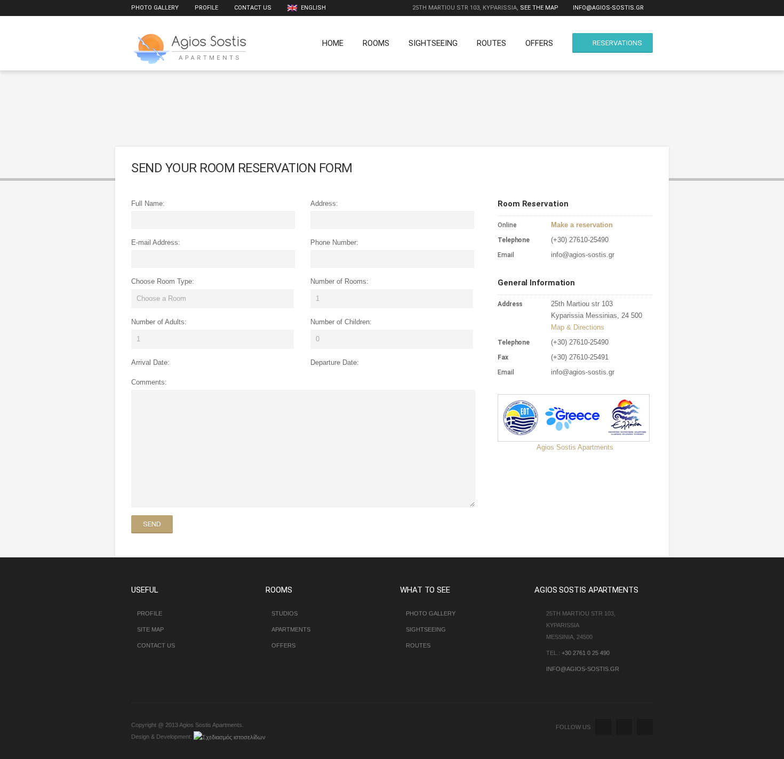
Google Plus (645, 727)
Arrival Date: (150, 362)
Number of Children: (341, 322)
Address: (324, 203)
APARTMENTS (290, 629)
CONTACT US (252, 7)
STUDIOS (284, 613)
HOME (332, 43)
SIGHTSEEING (433, 43)
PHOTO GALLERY (430, 613)
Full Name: (148, 203)
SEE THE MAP (539, 7)
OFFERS (539, 43)
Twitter (603, 727)
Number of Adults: (159, 322)
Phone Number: (334, 242)
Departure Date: (334, 362)
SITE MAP (150, 629)
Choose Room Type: (162, 281)
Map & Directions (577, 327)
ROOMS (376, 43)
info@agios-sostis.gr (608, 7)
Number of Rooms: (339, 281)
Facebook (624, 727)
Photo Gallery (155, 7)
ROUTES (491, 43)
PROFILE (206, 7)
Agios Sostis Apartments (575, 447)
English (312, 7)
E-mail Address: (155, 242)
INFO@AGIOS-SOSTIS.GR (582, 669)
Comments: (149, 382)
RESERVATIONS (617, 43)
